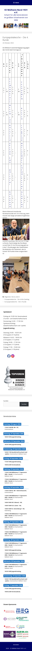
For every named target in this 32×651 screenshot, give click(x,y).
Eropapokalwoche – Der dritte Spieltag (17, 299)
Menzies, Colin (10, 113)
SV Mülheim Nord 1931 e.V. (16, 11)
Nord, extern (16, 297)
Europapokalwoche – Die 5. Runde (15, 302)
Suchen (5, 401)
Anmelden (16, 644)
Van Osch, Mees (22, 90)
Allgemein (8, 297)
